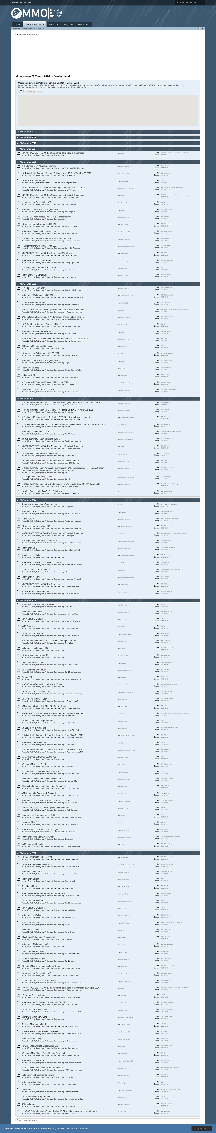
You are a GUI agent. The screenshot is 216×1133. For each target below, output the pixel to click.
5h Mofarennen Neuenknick (34, 844)
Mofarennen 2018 (28, 853)
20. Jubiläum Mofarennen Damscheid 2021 (41, 439)
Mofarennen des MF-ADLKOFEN (36, 331)
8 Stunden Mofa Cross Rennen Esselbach (40, 771)
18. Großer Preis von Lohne (34, 728)
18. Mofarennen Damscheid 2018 (36, 973)
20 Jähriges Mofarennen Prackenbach (38, 937)
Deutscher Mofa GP (30, 822)
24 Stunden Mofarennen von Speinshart (39, 453)
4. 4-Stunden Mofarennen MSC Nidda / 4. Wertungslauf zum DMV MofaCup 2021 (57, 410)
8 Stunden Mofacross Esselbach (36, 764)
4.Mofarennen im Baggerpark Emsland (39, 793)
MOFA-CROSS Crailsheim (33, 619)
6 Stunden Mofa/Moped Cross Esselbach (40, 1046)
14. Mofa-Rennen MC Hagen (34, 699)
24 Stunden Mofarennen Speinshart (37, 346)
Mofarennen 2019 (28, 600)
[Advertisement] (108, 55)
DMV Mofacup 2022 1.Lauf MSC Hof (38, 390)
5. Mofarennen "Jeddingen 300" (36, 591)
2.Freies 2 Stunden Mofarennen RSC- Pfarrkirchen (44, 786)
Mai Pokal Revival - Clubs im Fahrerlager (40, 829)
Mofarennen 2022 (28, 284)
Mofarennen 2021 (28, 399)
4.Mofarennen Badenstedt (33, 951)
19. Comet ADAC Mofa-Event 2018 (37, 857)
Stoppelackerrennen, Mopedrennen (37, 721)
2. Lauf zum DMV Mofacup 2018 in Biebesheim (42, 1068)
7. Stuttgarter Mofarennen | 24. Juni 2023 (39, 246)
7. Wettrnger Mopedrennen (33, 288)
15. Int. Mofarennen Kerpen (34, 959)
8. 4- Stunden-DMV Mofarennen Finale (39, 166)
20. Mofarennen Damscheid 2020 (36, 526)
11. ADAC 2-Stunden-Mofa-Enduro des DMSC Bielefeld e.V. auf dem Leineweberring (59, 1111)
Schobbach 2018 (29, 886)
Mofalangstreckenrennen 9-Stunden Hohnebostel (43, 893)
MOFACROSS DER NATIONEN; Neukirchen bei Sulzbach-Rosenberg (53, 153)
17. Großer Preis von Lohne (34, 995)
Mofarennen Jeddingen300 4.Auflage (38, 837)
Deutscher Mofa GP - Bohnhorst (36, 570)
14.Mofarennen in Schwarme (34, 1017)
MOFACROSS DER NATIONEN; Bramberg (41, 584)
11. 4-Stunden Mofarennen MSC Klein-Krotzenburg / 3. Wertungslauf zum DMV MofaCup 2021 (63, 424)
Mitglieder (68, 25)
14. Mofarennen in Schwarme (35, 1010)
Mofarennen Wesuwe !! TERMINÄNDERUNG (42, 562)
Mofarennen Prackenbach (33, 511)
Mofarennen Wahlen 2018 (33, 1060)
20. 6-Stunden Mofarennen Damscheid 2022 (41, 324)
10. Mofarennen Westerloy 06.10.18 (37, 864)
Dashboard (54, 25)
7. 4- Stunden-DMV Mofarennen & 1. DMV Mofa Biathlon (46, 239)
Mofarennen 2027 (28, 132)
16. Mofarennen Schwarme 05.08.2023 (39, 224)
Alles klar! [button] (202, 1128)
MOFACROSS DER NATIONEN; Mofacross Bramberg (46, 808)
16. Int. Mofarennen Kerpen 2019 (36, 655)
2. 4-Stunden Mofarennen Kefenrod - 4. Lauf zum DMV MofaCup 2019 (52, 735)
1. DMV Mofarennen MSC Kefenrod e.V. (39, 980)
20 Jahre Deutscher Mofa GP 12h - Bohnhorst (42, 491)
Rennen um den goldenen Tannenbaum (39, 504)
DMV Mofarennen (29, 1104)
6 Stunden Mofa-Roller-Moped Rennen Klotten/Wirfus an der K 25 (51, 461)
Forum (17, 25)
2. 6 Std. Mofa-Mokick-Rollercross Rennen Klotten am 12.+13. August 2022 (55, 339)
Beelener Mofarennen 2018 (34, 1024)
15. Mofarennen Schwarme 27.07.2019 (39, 757)
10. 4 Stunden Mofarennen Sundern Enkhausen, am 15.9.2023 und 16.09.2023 (56, 173)
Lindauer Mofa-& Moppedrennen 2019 (38, 815)
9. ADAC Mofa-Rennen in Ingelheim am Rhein (42, 684)
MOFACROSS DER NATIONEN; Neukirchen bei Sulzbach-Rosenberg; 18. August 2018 (60, 988)
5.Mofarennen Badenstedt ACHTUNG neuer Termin (44, 706)
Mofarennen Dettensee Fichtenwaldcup (39, 231)
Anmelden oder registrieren (21, 2)
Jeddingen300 (28, 1089)
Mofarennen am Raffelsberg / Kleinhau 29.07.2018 (44, 1002)
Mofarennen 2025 (35, 24)
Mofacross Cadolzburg (32, 1039)
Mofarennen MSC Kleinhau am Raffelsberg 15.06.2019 (46, 800)
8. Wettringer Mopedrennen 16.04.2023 (39, 268)
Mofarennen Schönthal (32, 930)
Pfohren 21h (27, 677)
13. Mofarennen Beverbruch (34, 901)
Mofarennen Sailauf (30, 879)
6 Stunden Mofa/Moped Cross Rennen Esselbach (43, 1053)
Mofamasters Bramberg (32, 1082)
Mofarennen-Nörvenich (32, 612)
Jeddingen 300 (28, 375)
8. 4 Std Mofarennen (30, 922)
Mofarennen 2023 (28, 162)
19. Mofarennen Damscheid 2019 (36, 692)
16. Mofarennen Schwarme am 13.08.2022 (40, 353)
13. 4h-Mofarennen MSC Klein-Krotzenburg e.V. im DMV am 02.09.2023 (53, 188)
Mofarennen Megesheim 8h (34, 742)
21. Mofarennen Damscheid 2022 (36, 202)
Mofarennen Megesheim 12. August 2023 (40, 209)
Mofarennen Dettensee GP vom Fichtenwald (41, 779)
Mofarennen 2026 (28, 137)
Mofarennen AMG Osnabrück (34, 275)
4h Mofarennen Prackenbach (34, 662)
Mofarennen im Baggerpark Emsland (38, 1075)
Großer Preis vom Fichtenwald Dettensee (40, 1031)
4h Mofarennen (28, 626)
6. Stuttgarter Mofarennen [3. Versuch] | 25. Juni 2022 (45, 382)
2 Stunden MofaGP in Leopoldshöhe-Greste (41, 966)
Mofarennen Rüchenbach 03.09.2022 (38, 295)
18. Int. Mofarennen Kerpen (34, 180)
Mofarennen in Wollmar (32, 915)
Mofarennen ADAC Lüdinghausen (37, 260)
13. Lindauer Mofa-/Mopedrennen (36, 1097)
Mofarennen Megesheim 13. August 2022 (40, 360)
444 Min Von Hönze (30, 368)
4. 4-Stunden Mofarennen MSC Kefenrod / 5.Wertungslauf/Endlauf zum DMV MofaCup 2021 (62, 403)
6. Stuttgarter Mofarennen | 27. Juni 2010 (39, 541)
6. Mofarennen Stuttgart (32, 555)
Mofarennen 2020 (28, 500)
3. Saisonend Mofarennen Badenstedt (38, 604)
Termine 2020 (28, 519)
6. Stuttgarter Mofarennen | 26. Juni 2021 (39, 477)
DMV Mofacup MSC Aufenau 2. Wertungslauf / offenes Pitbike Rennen (53, 317)
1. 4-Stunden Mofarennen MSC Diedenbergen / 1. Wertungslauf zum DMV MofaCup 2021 (61, 484)
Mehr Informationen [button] (79, 1128)
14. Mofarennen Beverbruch (34, 633)
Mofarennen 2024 (28, 149)
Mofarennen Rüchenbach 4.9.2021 (37, 432)
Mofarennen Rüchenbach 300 (35, 648)
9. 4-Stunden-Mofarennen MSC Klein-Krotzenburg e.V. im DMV (49, 641)
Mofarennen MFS (29, 548)
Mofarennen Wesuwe (31, 577)
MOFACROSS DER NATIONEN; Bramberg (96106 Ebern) (47, 253)
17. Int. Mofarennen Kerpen (34, 302)
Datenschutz (83, 25)
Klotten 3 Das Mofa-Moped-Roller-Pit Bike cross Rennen (47, 217)
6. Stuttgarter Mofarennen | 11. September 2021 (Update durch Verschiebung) (56, 417)
